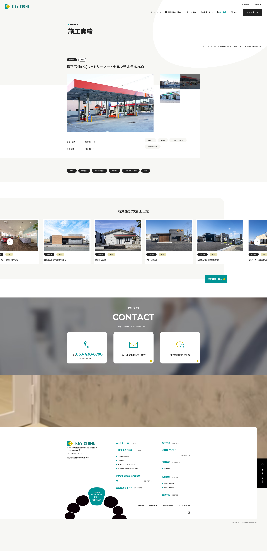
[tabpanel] (24, 241)
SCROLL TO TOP (262, 476)
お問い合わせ (252, 12)
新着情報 (245, 4)
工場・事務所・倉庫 (131, 171)
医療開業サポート (206, 12)
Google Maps (73, 450)
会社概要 (167, 468)
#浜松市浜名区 (152, 147)
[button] (170, 81)
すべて (72, 171)
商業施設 (223, 47)
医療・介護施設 (99, 171)
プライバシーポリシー (183, 505)
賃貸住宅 (114, 171)
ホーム (205, 47)
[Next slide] (257, 241)
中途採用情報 (169, 487)
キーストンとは (156, 12)
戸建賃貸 (121, 460)
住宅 (145, 171)
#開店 (163, 140)
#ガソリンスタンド (178, 140)
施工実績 (213, 47)
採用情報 (257, 4)
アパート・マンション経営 (126, 464)
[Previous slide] (10, 241)
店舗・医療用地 (123, 456)
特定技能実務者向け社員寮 (128, 468)
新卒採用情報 (169, 483)
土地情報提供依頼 (167, 505)
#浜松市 (150, 140)
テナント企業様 (190, 12)
